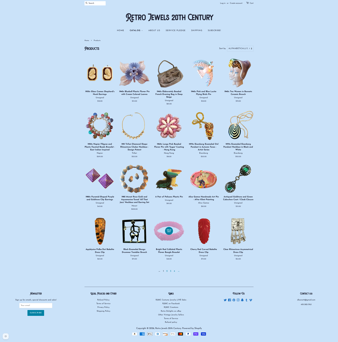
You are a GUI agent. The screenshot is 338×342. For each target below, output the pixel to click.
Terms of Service (103, 304)
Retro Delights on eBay (171, 311)
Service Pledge (176, 31)
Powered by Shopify (192, 328)
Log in (223, 3)
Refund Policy (103, 300)
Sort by (222, 49)
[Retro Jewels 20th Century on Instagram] (238, 301)
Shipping (196, 31)
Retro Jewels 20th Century (168, 328)
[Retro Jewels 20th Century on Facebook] (229, 301)
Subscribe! (214, 31)
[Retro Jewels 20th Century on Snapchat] (242, 301)
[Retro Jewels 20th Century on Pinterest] (233, 301)
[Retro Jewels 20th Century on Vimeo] (250, 301)
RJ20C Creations (171, 307)
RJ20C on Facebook (171, 304)
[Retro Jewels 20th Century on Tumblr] (246, 301)
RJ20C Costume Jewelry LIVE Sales (171, 300)
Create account (236, 3)
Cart (251, 3)
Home (120, 31)
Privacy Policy (103, 307)
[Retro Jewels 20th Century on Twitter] (225, 301)
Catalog (135, 31)
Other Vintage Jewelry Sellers (171, 315)
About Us (154, 31)
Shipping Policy (103, 311)
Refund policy (171, 322)
